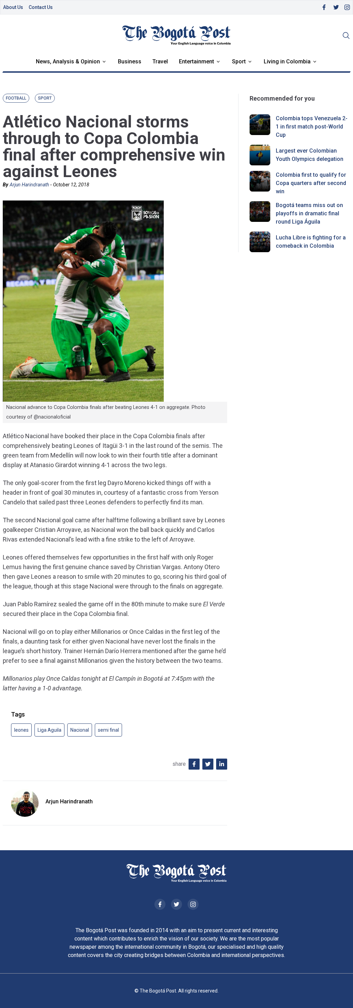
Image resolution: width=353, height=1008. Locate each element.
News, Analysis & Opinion (68, 61)
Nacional (79, 730)
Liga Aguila (49, 730)
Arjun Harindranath (29, 184)
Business (129, 61)
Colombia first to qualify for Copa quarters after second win (311, 183)
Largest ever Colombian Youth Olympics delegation (309, 154)
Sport (239, 61)
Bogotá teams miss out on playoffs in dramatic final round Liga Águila (309, 213)
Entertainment (196, 61)
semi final (108, 730)
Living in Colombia (287, 61)
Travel (160, 61)
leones (21, 730)
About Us (13, 7)
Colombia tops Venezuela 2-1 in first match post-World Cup (311, 126)
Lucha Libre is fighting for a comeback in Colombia (311, 241)
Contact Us (41, 7)
